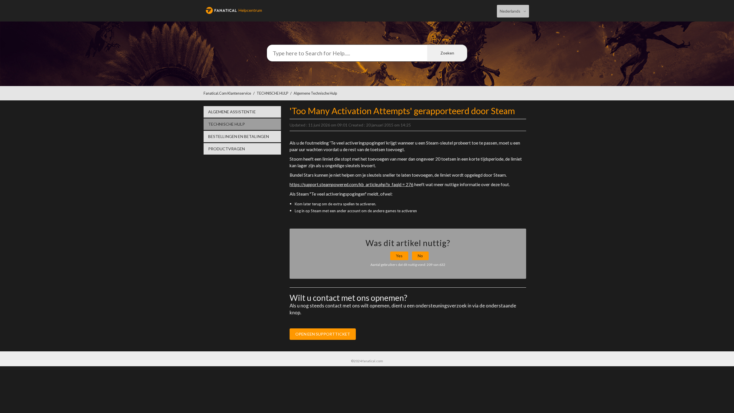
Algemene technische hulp (315, 93)
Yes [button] (399, 255)
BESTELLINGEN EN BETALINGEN (238, 136)
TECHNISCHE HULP (272, 93)
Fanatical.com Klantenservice (227, 93)
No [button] (420, 255)
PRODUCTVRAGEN (226, 148)
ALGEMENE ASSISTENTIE (232, 111)
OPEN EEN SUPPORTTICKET (322, 334)
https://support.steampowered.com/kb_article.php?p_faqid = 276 (351, 184)
